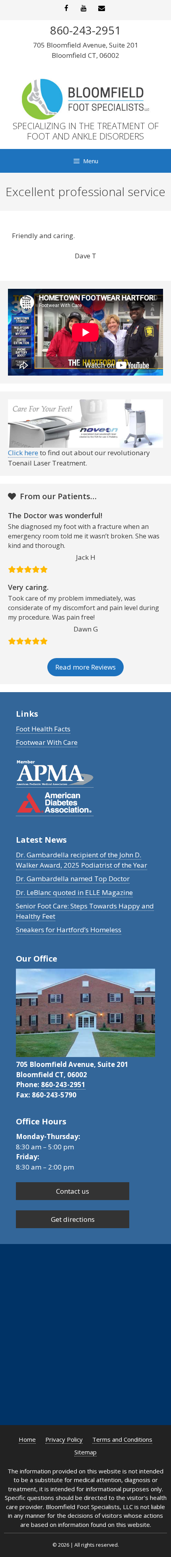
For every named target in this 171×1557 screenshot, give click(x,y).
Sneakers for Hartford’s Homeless (68, 929)
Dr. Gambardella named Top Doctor (73, 878)
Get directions (73, 1219)
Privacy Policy (64, 1439)
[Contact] (101, 8)
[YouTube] (84, 8)
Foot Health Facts (43, 728)
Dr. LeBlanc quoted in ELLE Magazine (74, 892)
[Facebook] (66, 8)
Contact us (72, 1191)
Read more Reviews (85, 667)
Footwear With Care (47, 742)
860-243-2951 (63, 1084)
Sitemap (85, 1452)
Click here (23, 452)
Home (27, 1439)
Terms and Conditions (122, 1439)
